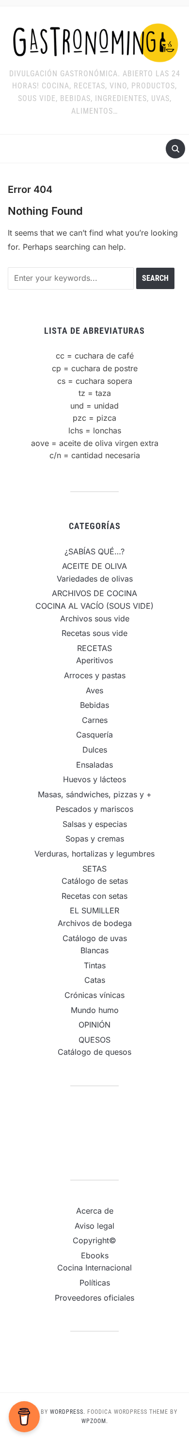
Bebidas (94, 705)
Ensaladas (94, 765)
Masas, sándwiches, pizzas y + (95, 794)
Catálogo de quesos (94, 1052)
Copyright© (94, 1240)
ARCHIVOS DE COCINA (94, 593)
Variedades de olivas (95, 578)
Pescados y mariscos (94, 809)
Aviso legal (94, 1226)
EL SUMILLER (94, 910)
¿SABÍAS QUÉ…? (94, 551)
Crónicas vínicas (94, 995)
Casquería (94, 734)
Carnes (95, 720)
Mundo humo (95, 1010)
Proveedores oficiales (94, 1298)
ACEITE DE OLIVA (94, 566)
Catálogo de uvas (95, 938)
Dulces (94, 750)
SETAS (94, 869)
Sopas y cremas (94, 838)
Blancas (94, 950)
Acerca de (94, 1211)
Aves (94, 690)
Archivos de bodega (95, 923)
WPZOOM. (94, 1421)
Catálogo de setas (95, 881)
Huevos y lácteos (94, 779)
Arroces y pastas (95, 675)
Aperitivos (94, 660)
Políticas (94, 1282)
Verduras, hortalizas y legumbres (94, 853)
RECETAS (94, 648)
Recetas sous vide (94, 633)
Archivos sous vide (94, 618)
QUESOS (94, 1040)
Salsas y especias (95, 824)
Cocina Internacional (94, 1267)
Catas (94, 980)
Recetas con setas (94, 896)
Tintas (95, 965)
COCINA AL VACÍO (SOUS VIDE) (94, 606)
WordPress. (67, 1411)
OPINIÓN (94, 1024)
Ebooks (95, 1255)
